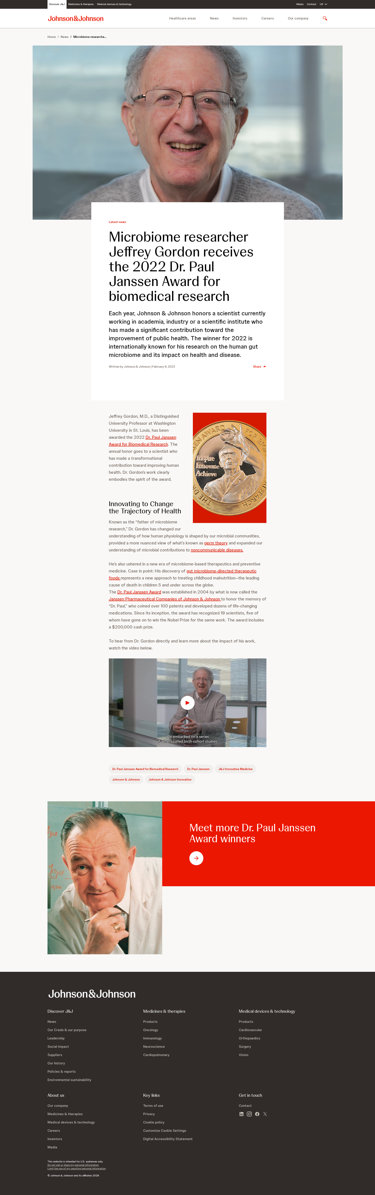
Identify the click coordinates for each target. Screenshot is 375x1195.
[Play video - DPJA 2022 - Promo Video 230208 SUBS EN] (188, 703)
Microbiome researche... (89, 37)
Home (52, 37)
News (65, 37)
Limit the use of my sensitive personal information (77, 1168)
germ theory (216, 543)
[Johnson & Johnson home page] (76, 18)
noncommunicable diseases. (217, 550)
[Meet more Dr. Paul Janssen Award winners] (105, 877)
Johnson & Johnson (126, 779)
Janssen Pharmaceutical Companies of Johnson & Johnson (165, 599)
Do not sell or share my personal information (73, 1165)
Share (257, 367)
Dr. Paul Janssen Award (139, 592)
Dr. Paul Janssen (198, 769)
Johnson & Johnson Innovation (170, 779)
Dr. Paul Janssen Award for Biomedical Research (145, 769)
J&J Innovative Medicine (235, 769)
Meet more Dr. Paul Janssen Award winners (252, 833)
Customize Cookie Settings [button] (164, 1130)
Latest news (117, 222)
